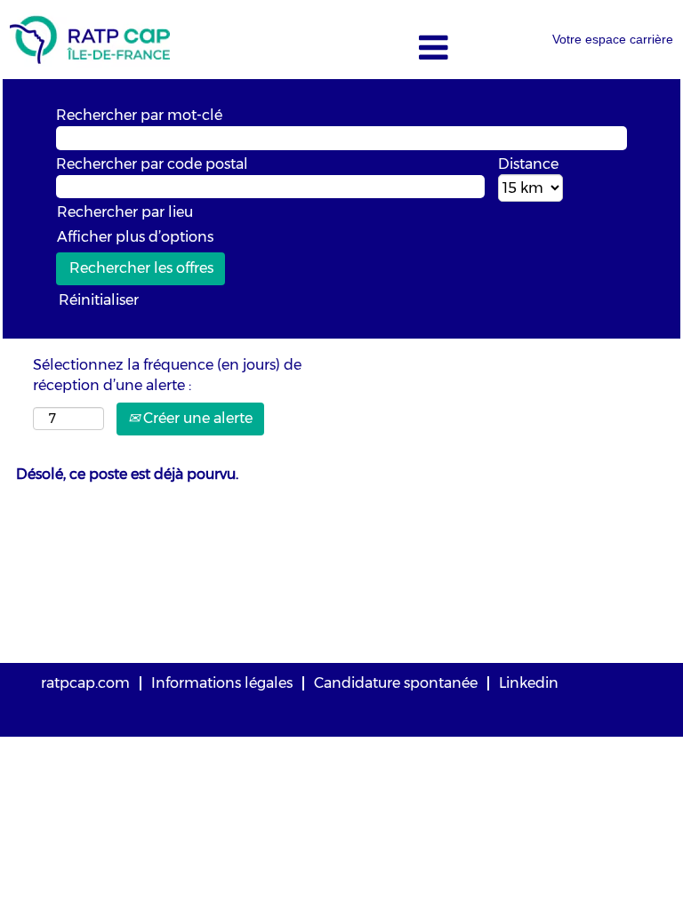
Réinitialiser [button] (99, 299)
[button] (341, 49)
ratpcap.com (85, 683)
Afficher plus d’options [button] (135, 236)
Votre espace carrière (612, 39)
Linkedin (528, 683)
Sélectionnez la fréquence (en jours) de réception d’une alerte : (167, 375)
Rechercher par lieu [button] (125, 212)
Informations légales (222, 683)
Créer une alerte (196, 418)
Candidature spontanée (396, 683)
